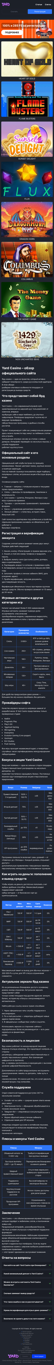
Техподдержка (27, 1344)
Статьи (39, 4)
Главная (26, 1347)
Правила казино (26, 1352)
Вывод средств (27, 1335)
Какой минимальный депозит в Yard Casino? (23, 1274)
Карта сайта (26, 1349)
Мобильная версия (27, 1333)
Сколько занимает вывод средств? (19, 1293)
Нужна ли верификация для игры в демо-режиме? (26, 1310)
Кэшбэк (27, 1340)
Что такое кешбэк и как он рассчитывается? (23, 1302)
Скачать (14, 11)
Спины (27, 1342)
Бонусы (27, 1339)
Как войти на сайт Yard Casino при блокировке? (25, 1265)
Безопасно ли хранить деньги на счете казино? (24, 1319)
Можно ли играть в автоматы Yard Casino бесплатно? (22, 1283)
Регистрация (39, 11)
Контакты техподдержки (26, 1350)
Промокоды (27, 1337)
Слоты (48, 4)
